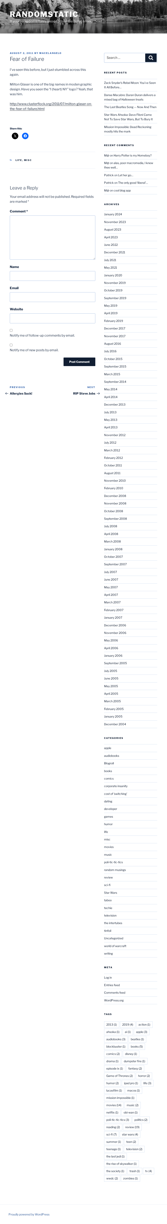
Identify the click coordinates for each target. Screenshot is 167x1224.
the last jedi (115, 1156)
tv (148, 1171)
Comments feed (114, 992)
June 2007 (111, 579)
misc (28, 160)
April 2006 (111, 648)
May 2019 (110, 305)
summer (113, 1141)
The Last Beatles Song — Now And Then (130, 107)
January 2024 (113, 214)
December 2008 (115, 496)
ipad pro (131, 1083)
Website (16, 309)
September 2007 (115, 564)
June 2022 (111, 244)
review (108, 877)
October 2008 (113, 511)
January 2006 (113, 655)
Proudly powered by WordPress (29, 1214)
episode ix (114, 1068)
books (108, 771)
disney (131, 1054)
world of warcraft (115, 946)
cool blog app (122, 190)
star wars (130, 1134)
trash (135, 1171)
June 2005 (111, 678)
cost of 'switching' (115, 793)
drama (112, 1061)
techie (108, 908)
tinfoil (107, 930)
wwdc (112, 1178)
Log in (108, 977)
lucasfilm (114, 1090)
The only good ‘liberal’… (133, 182)
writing (108, 953)
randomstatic (44, 14)
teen (131, 1141)
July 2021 (110, 260)
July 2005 (110, 671)
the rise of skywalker (121, 1163)
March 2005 (112, 701)
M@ (106, 155)
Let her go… (125, 175)
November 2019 (115, 282)
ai (128, 1032)
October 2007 (113, 556)
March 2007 (112, 602)
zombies (130, 1178)
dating (108, 801)
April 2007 (111, 594)
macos (133, 1090)
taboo (108, 900)
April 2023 (111, 237)
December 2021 (114, 252)
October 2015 (113, 359)
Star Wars (110, 892)
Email (14, 288)
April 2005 (111, 693)
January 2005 (113, 716)
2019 (127, 1024)
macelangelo (50, 53)
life (18, 160)
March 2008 (112, 541)
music (108, 854)
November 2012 (114, 435)
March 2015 (112, 374)
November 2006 (115, 632)
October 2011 (113, 465)
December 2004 (115, 724)
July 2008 (110, 526)
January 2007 (113, 617)
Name (14, 267)
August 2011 (112, 473)
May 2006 (111, 640)
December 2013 (114, 404)
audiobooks (111, 755)
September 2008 (115, 518)
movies (109, 847)
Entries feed (112, 985)
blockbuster (115, 1046)
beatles (137, 1039)
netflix (112, 1112)
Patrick (109, 175)
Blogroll (109, 763)
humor (108, 824)
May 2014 (110, 389)
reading (113, 1127)
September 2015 (115, 366)
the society (115, 1171)
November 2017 (114, 336)
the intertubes (113, 923)
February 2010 (113, 488)
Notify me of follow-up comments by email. (42, 335)
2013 (111, 1024)
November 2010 (115, 480)
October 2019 (113, 290)
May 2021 (110, 267)
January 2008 (113, 549)
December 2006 (115, 625)
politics (140, 1119)
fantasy (135, 1068)
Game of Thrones (119, 1075)
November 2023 (115, 222)
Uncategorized (113, 938)
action (144, 1024)
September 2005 (115, 663)
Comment (19, 211)
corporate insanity (115, 786)
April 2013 (111, 427)
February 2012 (113, 457)
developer (110, 809)
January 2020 (113, 275)
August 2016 (112, 343)
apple (107, 748)
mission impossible (120, 1097)
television (110, 915)
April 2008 (111, 534)
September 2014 (115, 381)
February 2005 (114, 709)
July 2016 (110, 351)
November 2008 (115, 503)
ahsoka (113, 1032)
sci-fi (107, 885)
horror (144, 1075)
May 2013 (110, 419)
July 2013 (110, 412)
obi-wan (131, 1112)
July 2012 (110, 442)
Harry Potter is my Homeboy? (133, 155)
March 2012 (112, 450)
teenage (113, 1149)
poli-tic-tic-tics (113, 862)
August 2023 (112, 229)
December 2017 (114, 328)
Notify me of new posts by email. (34, 350)
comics (109, 778)
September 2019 (115, 298)
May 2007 (111, 587)
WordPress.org (114, 1000)
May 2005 (111, 686)
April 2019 (111, 313)
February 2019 (113, 321)
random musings (115, 870)
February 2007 (113, 610)
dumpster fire (134, 1061)
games (108, 816)
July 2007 (110, 572)
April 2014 (111, 397)
